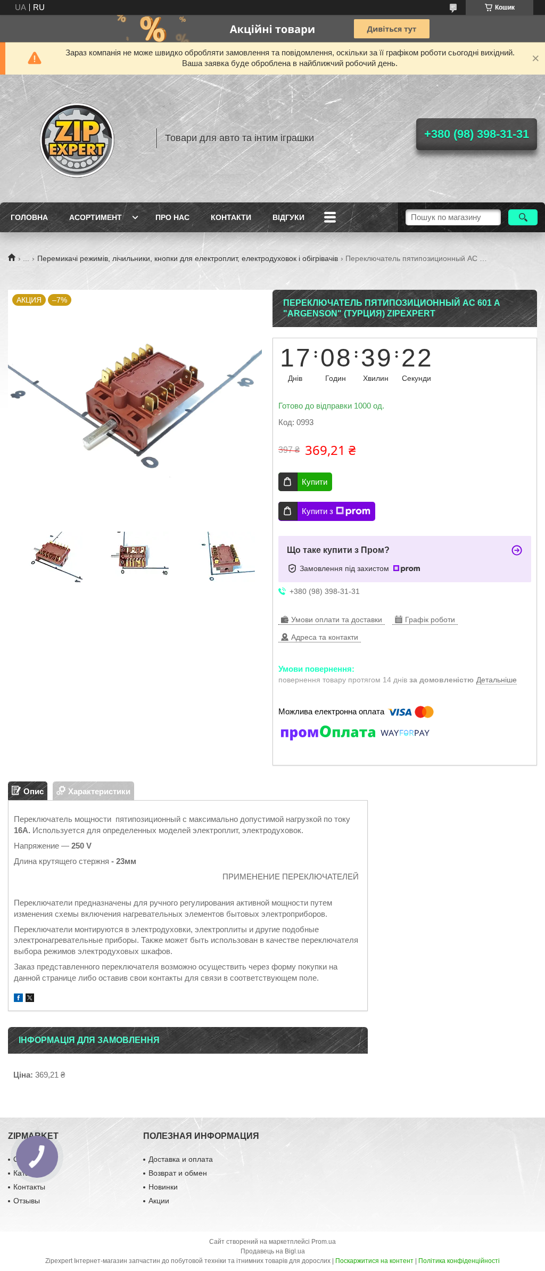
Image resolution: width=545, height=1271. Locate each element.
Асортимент (95, 217)
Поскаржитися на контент (374, 1261)
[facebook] (18, 999)
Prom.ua (323, 1241)
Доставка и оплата (180, 1159)
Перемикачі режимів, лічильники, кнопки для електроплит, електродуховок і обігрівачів (187, 258)
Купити (314, 481)
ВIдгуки (288, 217)
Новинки (163, 1187)
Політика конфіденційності (459, 1261)
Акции (158, 1200)
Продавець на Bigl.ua (273, 1251)
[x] (30, 999)
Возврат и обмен (177, 1173)
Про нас (172, 217)
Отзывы (26, 1200)
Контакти (231, 217)
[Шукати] (523, 217)
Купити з (317, 511)
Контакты (29, 1187)
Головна (29, 217)
